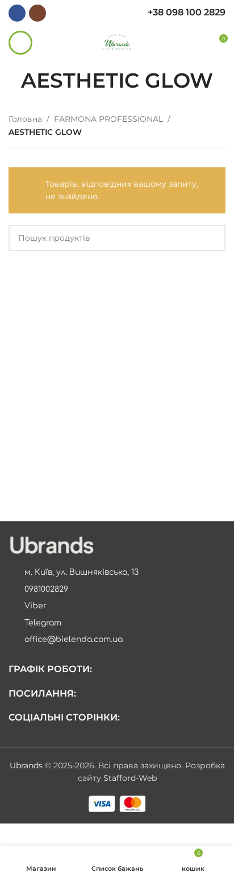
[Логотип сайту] (117, 42)
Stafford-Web (130, 778)
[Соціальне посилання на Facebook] (17, 13)
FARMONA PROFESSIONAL (108, 119)
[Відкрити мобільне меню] (20, 42)
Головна (25, 119)
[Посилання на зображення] (51, 545)
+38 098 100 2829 (186, 12)
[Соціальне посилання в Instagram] (37, 13)
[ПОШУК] (212, 238)
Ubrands (27, 765)
